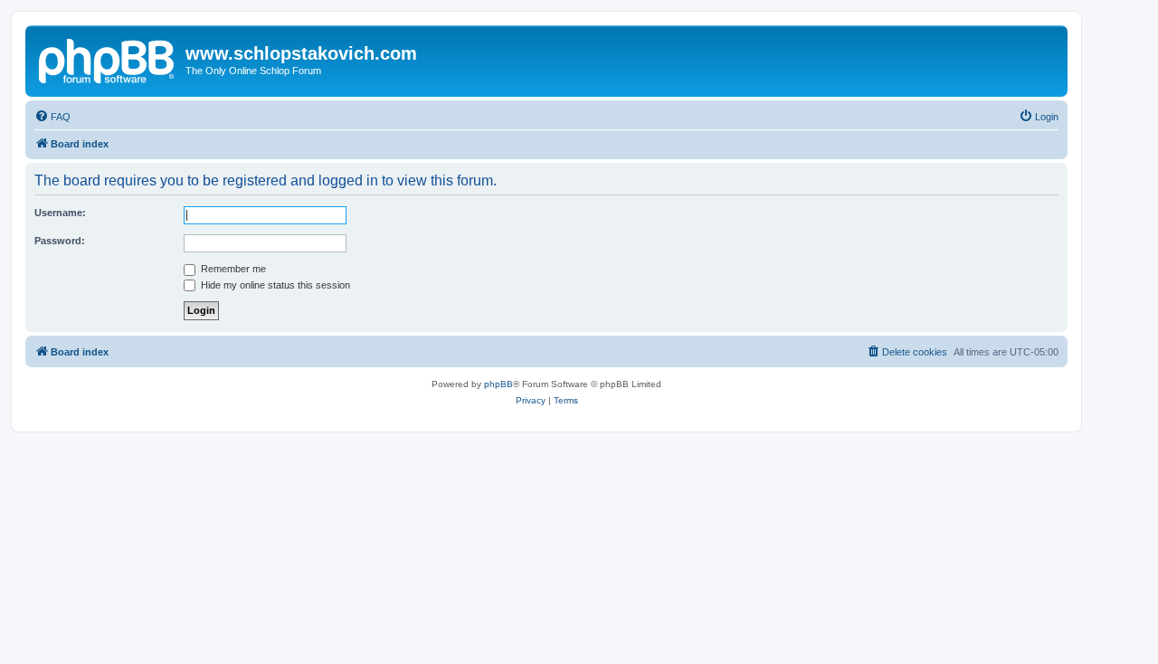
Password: (59, 240)
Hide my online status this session (274, 285)
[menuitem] (52, 117)
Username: (60, 212)
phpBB (498, 384)
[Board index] (107, 59)
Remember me (232, 268)
